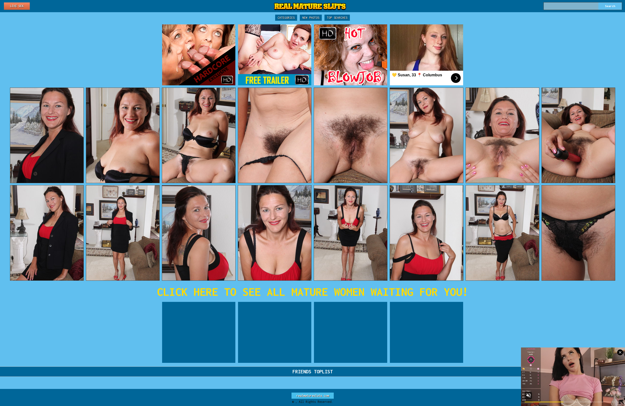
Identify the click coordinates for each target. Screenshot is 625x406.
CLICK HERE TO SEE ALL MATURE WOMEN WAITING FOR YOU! (312, 291)
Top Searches (337, 18)
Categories (286, 18)
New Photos (310, 18)
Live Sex (17, 6)
